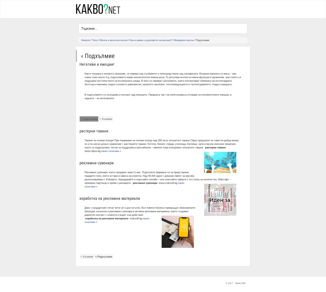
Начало (85, 40)
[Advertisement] (207, 9)
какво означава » (111, 151)
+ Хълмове (105, 118)
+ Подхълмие (88, 118)
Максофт (240, 283)
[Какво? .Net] (98, 9)
